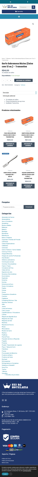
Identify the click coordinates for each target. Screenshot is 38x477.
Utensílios (5, 373)
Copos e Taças (6, 266)
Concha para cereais (8, 262)
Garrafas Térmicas (7, 302)
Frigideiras (5, 298)
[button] (10, 2)
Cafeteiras (5, 241)
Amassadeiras (6, 219)
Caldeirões (5, 245)
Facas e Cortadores (7, 286)
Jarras (4, 306)
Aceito (5, 474)
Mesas (4, 327)
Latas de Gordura (7, 308)
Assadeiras (5, 223)
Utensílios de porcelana (12, 374)
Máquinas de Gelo (7, 320)
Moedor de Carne (7, 331)
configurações (27, 470)
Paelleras (4, 335)
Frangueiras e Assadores (9, 294)
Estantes (4, 280)
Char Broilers (5, 258)
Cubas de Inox (6, 270)
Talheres (4, 371)
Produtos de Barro (7, 355)
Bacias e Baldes (6, 225)
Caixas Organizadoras (8, 243)
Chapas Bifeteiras (7, 253)
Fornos (4, 292)
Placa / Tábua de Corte (8, 347)
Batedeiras (5, 233)
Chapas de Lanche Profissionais (11, 256)
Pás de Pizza (5, 337)
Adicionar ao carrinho (23, 80)
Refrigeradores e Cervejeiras (10, 363)
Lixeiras (4, 314)
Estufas (4, 282)
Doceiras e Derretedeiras (9, 274)
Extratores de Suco (7, 284)
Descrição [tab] (6, 92)
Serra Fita (5, 367)
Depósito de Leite (7, 272)
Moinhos (4, 333)
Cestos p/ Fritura (7, 251)
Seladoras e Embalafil (8, 365)
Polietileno (5, 349)
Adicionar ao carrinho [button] (10, 144)
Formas (4, 290)
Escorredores (6, 276)
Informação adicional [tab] (9, 96)
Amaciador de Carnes (8, 217)
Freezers (4, 296)
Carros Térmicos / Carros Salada (11, 249)
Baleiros (4, 229)
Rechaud (4, 359)
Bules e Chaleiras (7, 237)
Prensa (4, 351)
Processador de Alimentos (9, 353)
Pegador (4, 341)
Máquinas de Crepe (7, 318)
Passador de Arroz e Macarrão (10, 339)
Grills (3, 304)
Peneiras (4, 343)
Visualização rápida (10, 127)
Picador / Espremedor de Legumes (12, 345)
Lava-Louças (6, 310)
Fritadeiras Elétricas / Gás (9, 300)
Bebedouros (5, 235)
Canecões (5, 247)
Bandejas (4, 231)
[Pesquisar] (33, 7)
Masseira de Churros (8, 325)
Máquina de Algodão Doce (9, 316)
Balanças (4, 227)
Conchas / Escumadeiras (9, 264)
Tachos (4, 369)
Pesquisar (29, 207)
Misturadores (6, 329)
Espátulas (5, 278)
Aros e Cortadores (7, 221)
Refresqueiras (6, 361)
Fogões (4, 288)
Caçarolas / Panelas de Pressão (11, 239)
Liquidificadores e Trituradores (11, 312)
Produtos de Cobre (7, 357)
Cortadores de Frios (7, 268)
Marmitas (4, 322)
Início (3, 58)
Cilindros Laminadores (8, 260)
